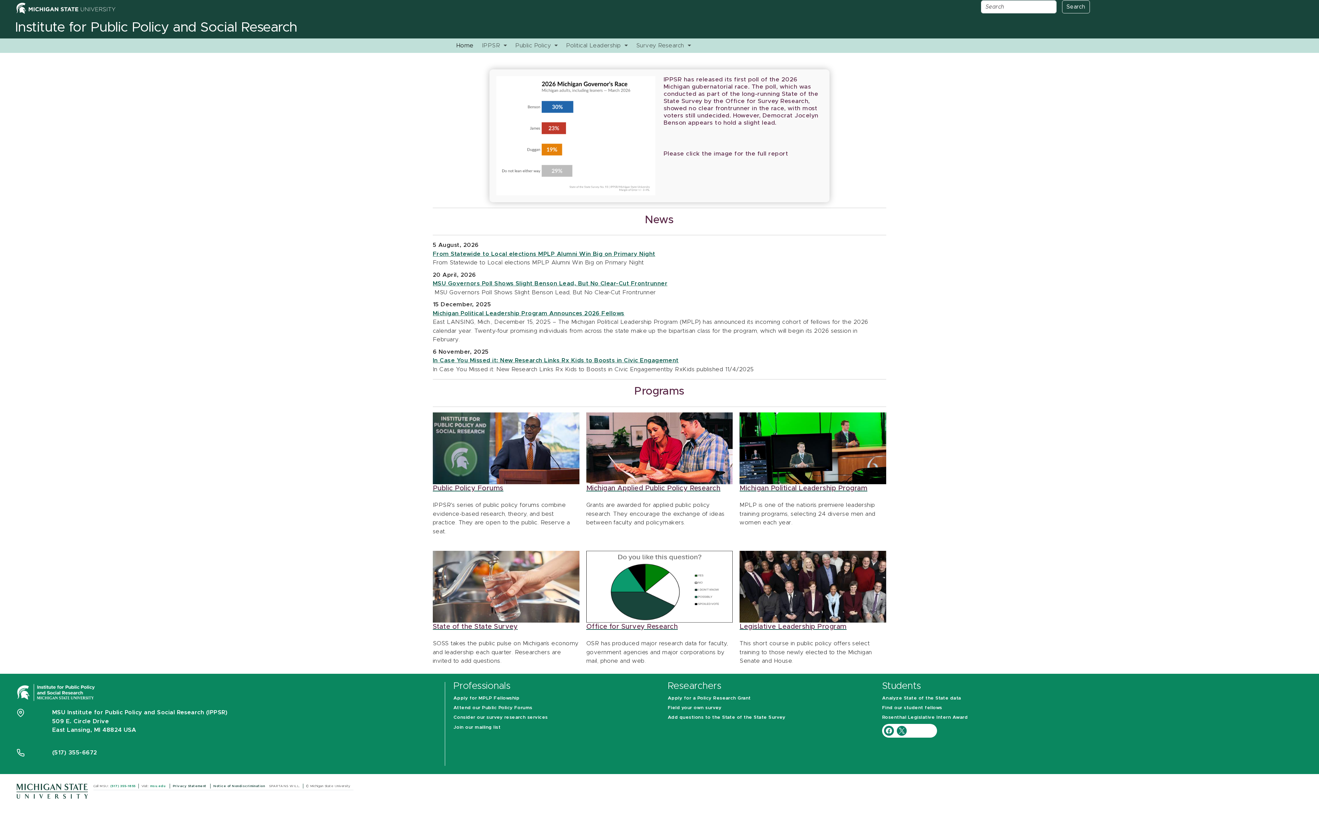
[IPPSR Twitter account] (901, 730)
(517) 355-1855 (123, 786)
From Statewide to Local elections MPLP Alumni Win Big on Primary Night (544, 254)
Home (465, 45)
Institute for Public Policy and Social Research (156, 27)
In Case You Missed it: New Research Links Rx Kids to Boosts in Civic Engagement (556, 360)
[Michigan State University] (52, 791)
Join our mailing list (476, 727)
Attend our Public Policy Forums (492, 707)
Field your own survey (694, 707)
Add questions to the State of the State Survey (726, 717)
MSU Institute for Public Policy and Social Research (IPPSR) (139, 712)
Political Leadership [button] (594, 45)
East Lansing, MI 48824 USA (95, 730)
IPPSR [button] (492, 45)
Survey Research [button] (661, 45)
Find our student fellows (912, 707)
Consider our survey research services (500, 717)
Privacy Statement (190, 786)
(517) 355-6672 (74, 752)
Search (1076, 7)
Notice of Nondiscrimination (239, 786)
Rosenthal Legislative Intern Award (925, 717)
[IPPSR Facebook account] (889, 730)
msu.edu (158, 786)
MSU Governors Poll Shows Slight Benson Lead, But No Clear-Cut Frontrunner (550, 283)
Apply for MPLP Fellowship (486, 698)
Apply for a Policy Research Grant (709, 698)
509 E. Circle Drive (80, 721)
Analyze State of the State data (921, 698)
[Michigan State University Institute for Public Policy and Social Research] (56, 692)
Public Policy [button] (534, 45)
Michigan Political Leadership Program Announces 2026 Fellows (528, 313)
